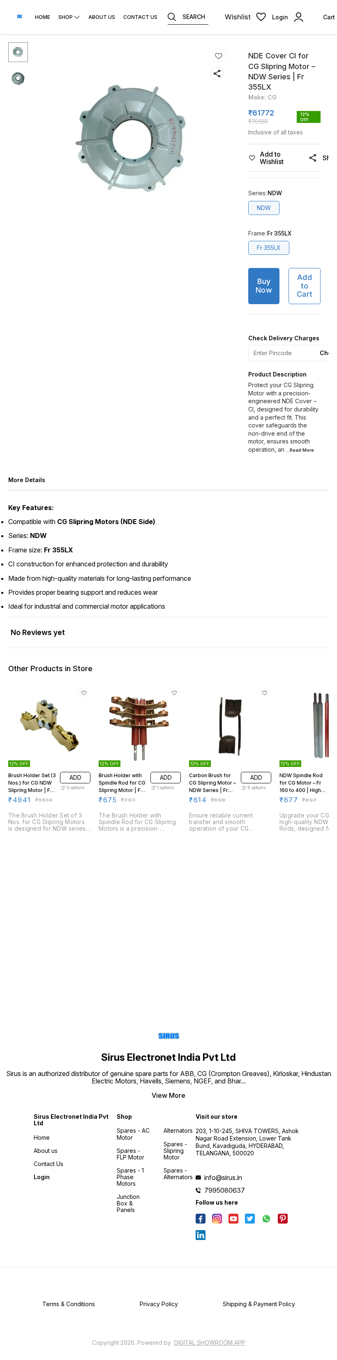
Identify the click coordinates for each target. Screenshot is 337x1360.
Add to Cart (304, 285)
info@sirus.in (223, 1177)
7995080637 (224, 1190)
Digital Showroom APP (209, 1342)
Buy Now (264, 285)
